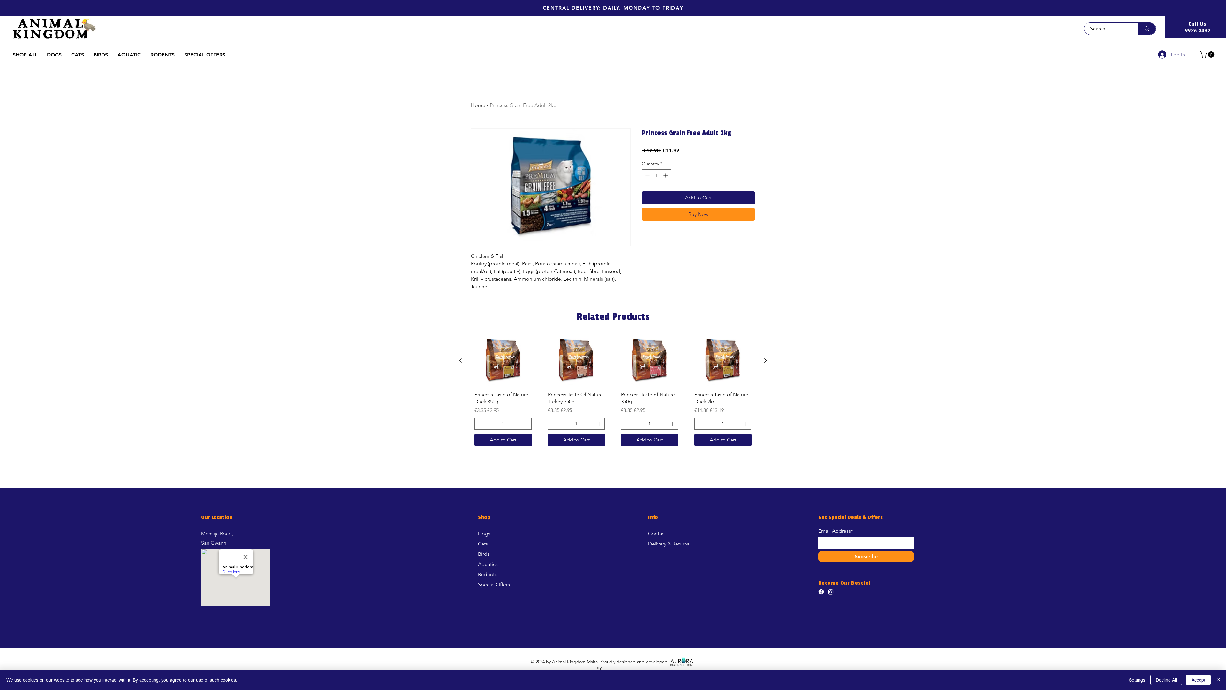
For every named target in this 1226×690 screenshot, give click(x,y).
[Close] (1218, 680)
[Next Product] (765, 360)
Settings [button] (1137, 680)
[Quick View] (503, 361)
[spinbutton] (656, 175)
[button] (613, 8)
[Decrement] (647, 175)
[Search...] (1147, 29)
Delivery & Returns (668, 544)
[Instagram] (830, 591)
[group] (613, 393)
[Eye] (681, 661)
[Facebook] (821, 591)
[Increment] (666, 175)
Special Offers (494, 585)
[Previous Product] (460, 360)
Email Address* (835, 531)
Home (478, 105)
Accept (1198, 680)
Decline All (1166, 680)
